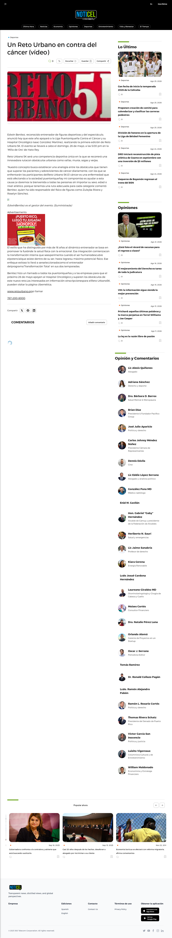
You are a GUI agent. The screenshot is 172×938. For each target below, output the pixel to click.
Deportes (88, 26)
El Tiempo (144, 26)
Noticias (43, 26)
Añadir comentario (96, 322)
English (64, 913)
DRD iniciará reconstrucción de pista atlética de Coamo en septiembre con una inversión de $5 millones (139, 157)
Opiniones (73, 26)
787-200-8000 (16, 298)
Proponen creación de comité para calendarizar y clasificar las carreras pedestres (138, 111)
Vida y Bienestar (126, 26)
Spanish (64, 909)
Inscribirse (162, 4)
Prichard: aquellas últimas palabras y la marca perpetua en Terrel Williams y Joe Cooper (139, 315)
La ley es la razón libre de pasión (136, 336)
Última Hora (28, 26)
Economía (58, 26)
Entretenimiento (106, 26)
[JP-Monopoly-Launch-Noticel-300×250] (59, 229)
